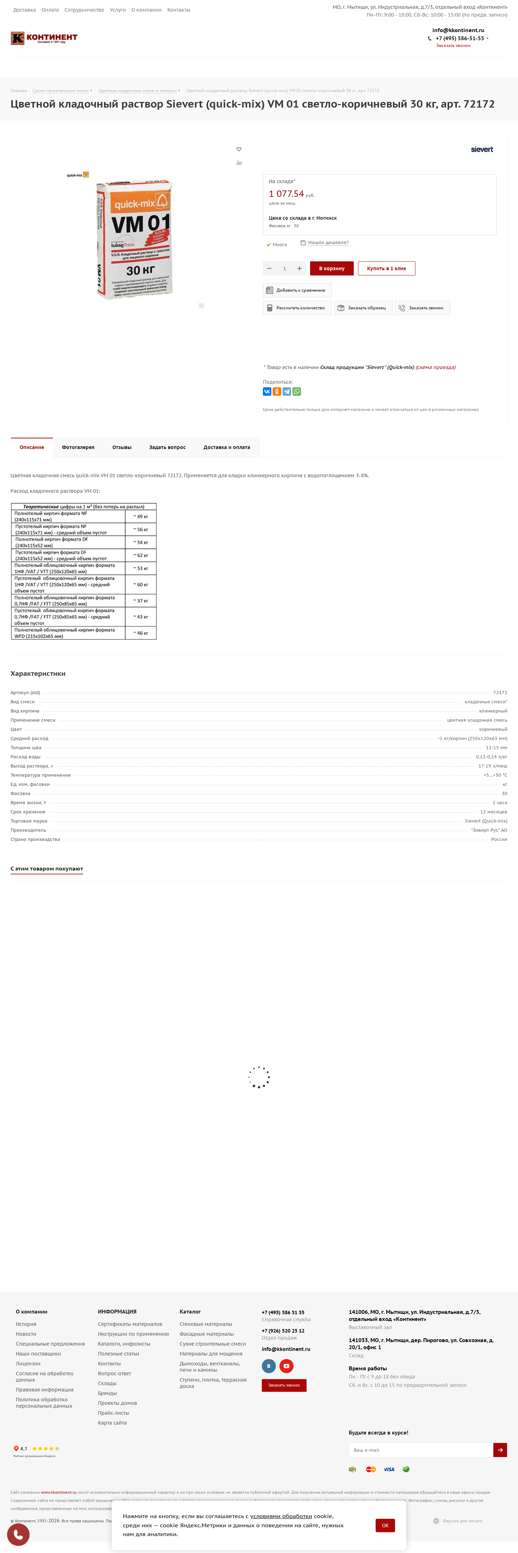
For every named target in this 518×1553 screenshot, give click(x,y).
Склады (107, 1383)
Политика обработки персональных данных (44, 1402)
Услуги (118, 10)
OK (385, 1525)
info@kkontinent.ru (458, 30)
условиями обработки (281, 1515)
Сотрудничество (84, 10)
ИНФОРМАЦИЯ (117, 1311)
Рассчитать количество (301, 307)
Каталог (190, 1311)
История (26, 1324)
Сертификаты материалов (130, 1324)
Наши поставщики (38, 1354)
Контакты (178, 10)
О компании (146, 10)
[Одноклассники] (277, 391)
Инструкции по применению (133, 1334)
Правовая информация (45, 1390)
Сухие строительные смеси (213, 1344)
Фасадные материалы (207, 1334)
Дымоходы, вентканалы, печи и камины (210, 1366)
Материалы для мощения (211, 1354)
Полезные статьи (118, 1354)
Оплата (50, 10)
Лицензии (28, 1363)
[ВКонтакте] (267, 391)
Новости (26, 1334)
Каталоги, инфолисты (124, 1344)
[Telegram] (287, 391)
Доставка (24, 10)
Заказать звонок (426, 307)
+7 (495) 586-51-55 (460, 38)
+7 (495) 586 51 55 (283, 1312)
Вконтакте (269, 1366)
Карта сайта (112, 1423)
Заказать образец (367, 307)
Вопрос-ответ (114, 1373)
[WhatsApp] (296, 391)
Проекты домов (117, 1403)
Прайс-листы (113, 1413)
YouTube (286, 1366)
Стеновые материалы (206, 1324)
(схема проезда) (435, 367)
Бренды (107, 1393)
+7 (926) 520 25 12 (283, 1331)
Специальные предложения (50, 1344)
